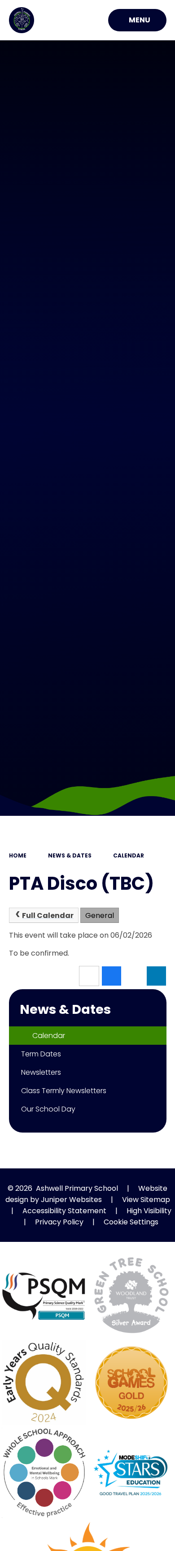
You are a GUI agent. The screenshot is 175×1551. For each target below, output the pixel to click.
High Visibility (149, 1211)
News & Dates (70, 855)
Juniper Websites (71, 1199)
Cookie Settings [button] (131, 1222)
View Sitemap (146, 1199)
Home (17, 855)
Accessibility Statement (64, 1211)
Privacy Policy (59, 1222)
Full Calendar (48, 915)
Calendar (128, 855)
